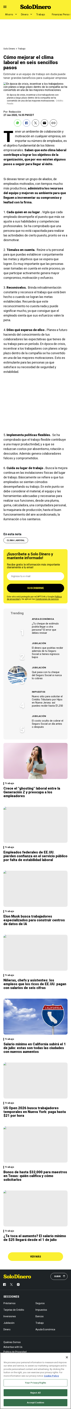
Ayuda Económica (43, 619)
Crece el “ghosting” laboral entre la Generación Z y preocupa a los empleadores (31, 792)
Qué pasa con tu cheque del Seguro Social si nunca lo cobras (47, 675)
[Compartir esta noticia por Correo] (44, 123)
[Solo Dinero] (35, 7)
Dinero (25, 14)
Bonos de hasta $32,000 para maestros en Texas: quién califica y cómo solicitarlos (35, 1176)
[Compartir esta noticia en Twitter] (35, 123)
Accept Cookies (35, 1402)
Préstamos (9, 1303)
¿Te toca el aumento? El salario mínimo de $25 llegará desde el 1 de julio (34, 1238)
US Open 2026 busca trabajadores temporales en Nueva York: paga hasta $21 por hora (34, 1112)
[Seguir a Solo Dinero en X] (11, 1284)
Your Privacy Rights (35, 1382)
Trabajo (40, 14)
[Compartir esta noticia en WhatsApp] (17, 123)
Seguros (40, 1303)
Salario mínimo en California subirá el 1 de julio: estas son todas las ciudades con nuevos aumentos (34, 1048)
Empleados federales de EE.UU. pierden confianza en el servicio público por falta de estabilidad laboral (35, 856)
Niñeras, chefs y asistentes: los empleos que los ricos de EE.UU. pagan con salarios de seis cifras (34, 984)
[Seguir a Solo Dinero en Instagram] (18, 1284)
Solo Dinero (9, 48)
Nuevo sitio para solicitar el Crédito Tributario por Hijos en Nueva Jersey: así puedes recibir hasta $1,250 (47, 701)
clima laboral (16, 540)
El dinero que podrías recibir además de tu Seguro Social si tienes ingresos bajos (47, 652)
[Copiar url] (53, 123)
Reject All (35, 1392)
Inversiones (9, 1316)
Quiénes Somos (12, 1342)
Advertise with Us (12, 1347)
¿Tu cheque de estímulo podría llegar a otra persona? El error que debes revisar (45, 628)
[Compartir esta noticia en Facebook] (26, 123)
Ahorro (9, 14)
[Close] (67, 1357)
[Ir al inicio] (17, 1276)
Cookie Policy (51, 1376)
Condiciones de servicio (47, 599)
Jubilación (39, 643)
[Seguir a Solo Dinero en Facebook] (4, 1284)
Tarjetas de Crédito (13, 1309)
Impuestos (38, 692)
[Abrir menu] (5, 7)
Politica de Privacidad (15, 1351)
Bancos (40, 1316)
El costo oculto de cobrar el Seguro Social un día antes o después (47, 723)
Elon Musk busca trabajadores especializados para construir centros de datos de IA (34, 920)
